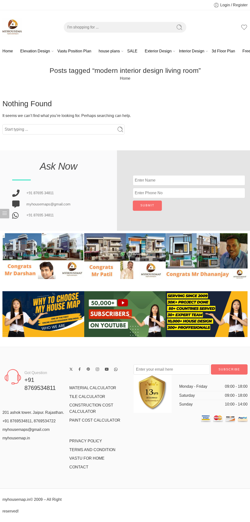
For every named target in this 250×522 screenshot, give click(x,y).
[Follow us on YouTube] (106, 369)
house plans (109, 51)
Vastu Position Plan (74, 51)
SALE (132, 51)
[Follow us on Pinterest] (88, 369)
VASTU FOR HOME (86, 458)
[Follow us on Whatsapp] (116, 369)
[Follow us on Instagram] (97, 369)
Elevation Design (35, 51)
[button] (7, 256)
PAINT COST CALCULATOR (94, 420)
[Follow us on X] (71, 369)
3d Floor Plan (223, 51)
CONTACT (78, 467)
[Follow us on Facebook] (80, 369)
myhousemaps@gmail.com (26, 429)
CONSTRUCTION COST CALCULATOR (91, 408)
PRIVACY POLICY (85, 441)
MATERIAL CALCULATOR (92, 388)
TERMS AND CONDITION (92, 450)
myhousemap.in (16, 438)
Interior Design (191, 51)
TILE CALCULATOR (87, 397)
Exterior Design (158, 51)
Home (7, 51)
